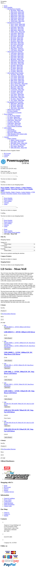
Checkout (6, 155)
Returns (6, 490)
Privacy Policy (8, 500)
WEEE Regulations (9, 504)
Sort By (3, 308)
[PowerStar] (9, 473)
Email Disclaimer (8, 503)
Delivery (6, 488)
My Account (7, 153)
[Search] (17, 176)
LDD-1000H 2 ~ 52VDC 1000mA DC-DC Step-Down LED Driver (18, 353)
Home (5, 6)
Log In (6, 156)
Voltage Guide (8, 506)
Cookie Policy (8, 501)
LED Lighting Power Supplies (12, 232)
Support (6, 515)
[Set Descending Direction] (8, 313)
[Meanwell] (7, 469)
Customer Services (9, 491)
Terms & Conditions (9, 498)
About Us (6, 512)
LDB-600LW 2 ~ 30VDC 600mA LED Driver (19, 332)
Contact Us (7, 514)
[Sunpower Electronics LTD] (17, 479)
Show (2, 316)
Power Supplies (8, 231)
